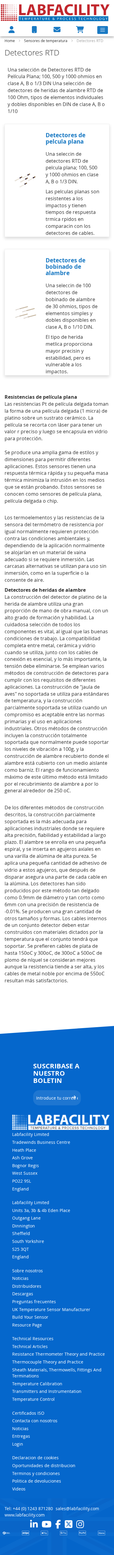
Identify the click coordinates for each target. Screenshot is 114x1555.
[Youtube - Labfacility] (46, 1524)
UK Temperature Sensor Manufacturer (51, 1309)
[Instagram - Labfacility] (80, 1524)
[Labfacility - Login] (12, 29)
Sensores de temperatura (46, 40)
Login (17, 1444)
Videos (19, 1489)
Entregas (21, 1436)
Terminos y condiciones (36, 1473)
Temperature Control (33, 1399)
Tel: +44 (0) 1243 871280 (29, 1508)
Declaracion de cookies (35, 1457)
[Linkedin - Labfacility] (34, 1524)
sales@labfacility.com (77, 1508)
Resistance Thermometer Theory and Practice (58, 1354)
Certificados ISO (28, 1413)
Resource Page (27, 1325)
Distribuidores (26, 1286)
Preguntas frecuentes (34, 1301)
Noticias (20, 1278)
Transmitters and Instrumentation (46, 1391)
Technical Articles (30, 1346)
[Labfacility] (55, 12)
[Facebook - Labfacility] (58, 1524)
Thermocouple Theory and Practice (47, 1362)
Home (10, 40)
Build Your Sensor (30, 1317)
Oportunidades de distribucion (43, 1465)
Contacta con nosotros (34, 1420)
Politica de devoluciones (36, 1481)
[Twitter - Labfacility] (68, 1524)
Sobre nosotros (27, 1271)
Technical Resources (33, 1338)
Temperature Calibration (37, 1384)
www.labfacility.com (25, 1515)
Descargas (22, 1294)
